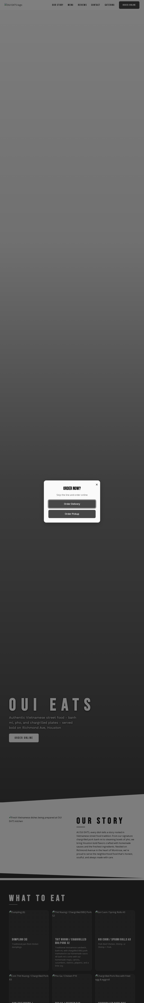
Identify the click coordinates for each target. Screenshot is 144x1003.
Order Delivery (72, 503)
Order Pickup (72, 513)
